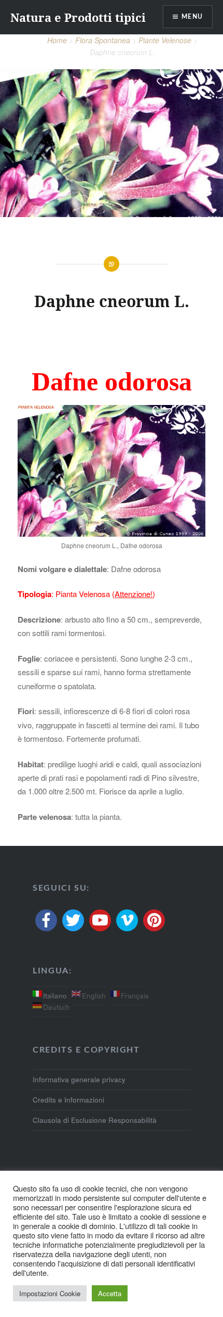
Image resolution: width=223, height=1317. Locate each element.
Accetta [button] (109, 1293)
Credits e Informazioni (68, 1100)
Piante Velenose (164, 40)
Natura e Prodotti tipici (78, 17)
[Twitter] (73, 920)
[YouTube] (100, 920)
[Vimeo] (127, 920)
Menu (192, 17)
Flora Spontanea (102, 40)
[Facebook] (46, 920)
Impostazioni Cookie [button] (49, 1293)
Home (57, 40)
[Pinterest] (154, 920)
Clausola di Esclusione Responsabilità (95, 1120)
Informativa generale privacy (79, 1079)
